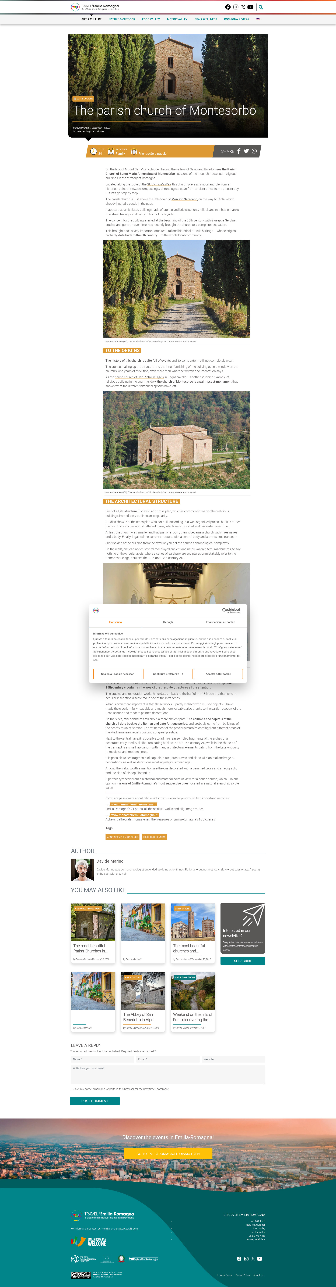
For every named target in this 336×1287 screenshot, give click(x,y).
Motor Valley (177, 19)
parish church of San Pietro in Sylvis (139, 377)
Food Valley (151, 19)
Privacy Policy (224, 1275)
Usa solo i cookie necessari (117, 673)
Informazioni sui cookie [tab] (220, 622)
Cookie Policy (243, 1275)
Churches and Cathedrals (122, 836)
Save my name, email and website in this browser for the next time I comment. (121, 1089)
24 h (101, 153)
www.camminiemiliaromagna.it (133, 804)
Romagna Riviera (236, 19)
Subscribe (243, 961)
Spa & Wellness (206, 19)
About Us (258, 1275)
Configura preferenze (166, 673)
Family (120, 153)
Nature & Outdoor (122, 19)
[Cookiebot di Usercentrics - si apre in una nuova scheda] (227, 610)
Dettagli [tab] (168, 622)
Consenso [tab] (115, 622)
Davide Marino (82, 127)
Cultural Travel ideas (88, 909)
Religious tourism (154, 836)
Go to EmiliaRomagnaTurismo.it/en (168, 1154)
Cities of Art (182, 909)
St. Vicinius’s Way (159, 184)
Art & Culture (91, 19)
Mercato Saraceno (184, 199)
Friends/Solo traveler (153, 153)
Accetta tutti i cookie (218, 673)
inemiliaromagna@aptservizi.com (120, 1228)
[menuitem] (259, 19)
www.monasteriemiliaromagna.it (134, 815)
